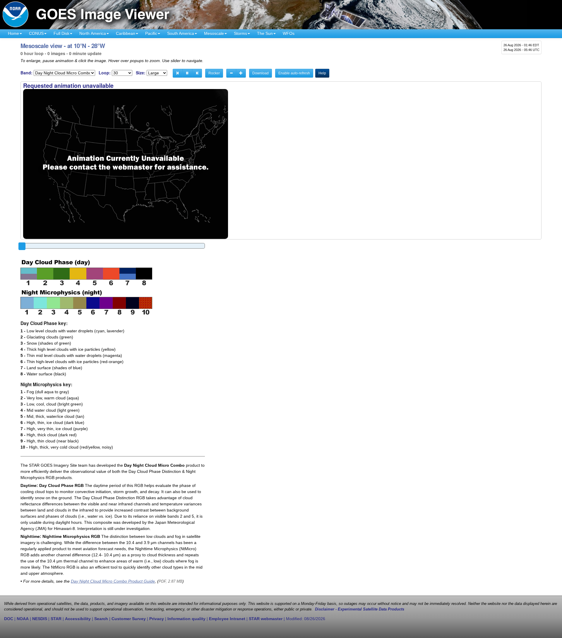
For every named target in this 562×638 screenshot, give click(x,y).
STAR (56, 618)
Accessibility (78, 618)
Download (260, 73)
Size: (140, 72)
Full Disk (61, 33)
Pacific (151, 33)
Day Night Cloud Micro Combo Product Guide (113, 581)
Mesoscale (214, 33)
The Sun (265, 33)
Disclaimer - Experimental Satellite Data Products (359, 609)
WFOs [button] (288, 33)
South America (180, 33)
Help (322, 73)
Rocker (214, 73)
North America (92, 33)
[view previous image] (178, 73)
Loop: (105, 72)
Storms (240, 33)
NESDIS (39, 618)
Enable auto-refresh (294, 73)
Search (101, 618)
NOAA (23, 618)
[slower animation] (231, 73)
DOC (8, 618)
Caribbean (125, 33)
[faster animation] (241, 73)
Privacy (156, 618)
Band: (26, 72)
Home (13, 33)
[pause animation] (187, 73)
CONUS (36, 33)
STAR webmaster (265, 618)
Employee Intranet (227, 618)
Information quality (186, 618)
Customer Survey (129, 618)
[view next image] (197, 73)
